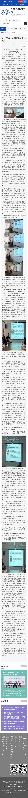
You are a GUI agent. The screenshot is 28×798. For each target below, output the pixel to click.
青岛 (16, 29)
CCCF (11, 743)
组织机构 (24, 743)
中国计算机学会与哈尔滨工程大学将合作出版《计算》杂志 (14, 722)
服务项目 (24, 748)
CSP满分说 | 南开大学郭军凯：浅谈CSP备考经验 (13, 713)
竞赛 (3, 742)
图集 (12, 752)
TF (3, 750)
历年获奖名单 (20, 744)
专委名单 (16, 746)
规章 (25, 746)
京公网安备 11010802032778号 (12, 786)
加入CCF (20, 1)
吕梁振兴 (3, 752)
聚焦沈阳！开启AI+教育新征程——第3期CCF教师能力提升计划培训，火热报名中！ (14, 727)
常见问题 (22, 4)
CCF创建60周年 (24, 752)
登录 (25, 1)
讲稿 (12, 750)
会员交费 (7, 746)
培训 (3, 746)
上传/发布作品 (11, 756)
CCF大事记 (24, 750)
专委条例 (16, 742)
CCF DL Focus (11, 758)
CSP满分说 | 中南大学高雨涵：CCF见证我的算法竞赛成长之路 (14, 708)
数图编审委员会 (11, 754)
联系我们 (16, 4)
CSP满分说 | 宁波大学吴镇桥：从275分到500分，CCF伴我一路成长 (14, 718)
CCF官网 (3, 4)
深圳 (20, 29)
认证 (3, 744)
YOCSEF (3, 748)
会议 (3, 739)
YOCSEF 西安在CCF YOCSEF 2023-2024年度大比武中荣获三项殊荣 (14, 673)
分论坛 (5, 32)
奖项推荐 (20, 746)
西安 (12, 29)
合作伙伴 (7, 748)
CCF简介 (24, 741)
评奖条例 (20, 748)
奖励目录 (20, 742)
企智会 (3, 754)
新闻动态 (3, 29)
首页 (8, 20)
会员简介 (7, 739)
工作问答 (16, 744)
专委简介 (16, 739)
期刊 (12, 745)
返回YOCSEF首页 (9, 1)
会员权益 (7, 742)
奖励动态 (20, 739)
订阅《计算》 (11, 760)
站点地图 (9, 4)
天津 (24, 29)
